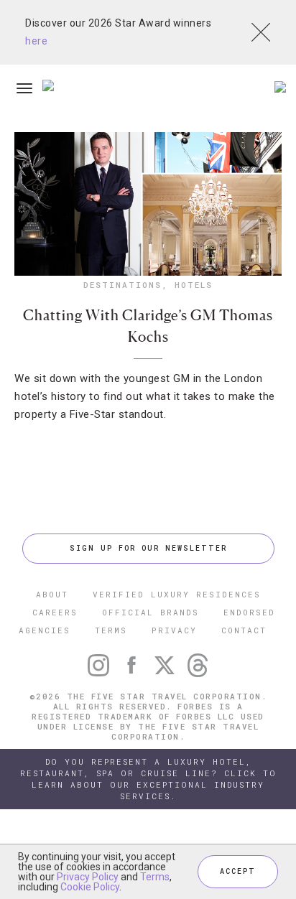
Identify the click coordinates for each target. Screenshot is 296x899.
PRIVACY (174, 630)
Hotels (194, 284)
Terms (155, 876)
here (36, 41)
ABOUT (52, 594)
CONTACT (244, 630)
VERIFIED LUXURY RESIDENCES (177, 594)
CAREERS (55, 612)
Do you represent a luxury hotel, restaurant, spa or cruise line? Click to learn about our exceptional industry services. (148, 778)
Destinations (122, 284)
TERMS (111, 630)
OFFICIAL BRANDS (150, 612)
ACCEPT (238, 871)
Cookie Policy (89, 887)
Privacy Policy (88, 876)
